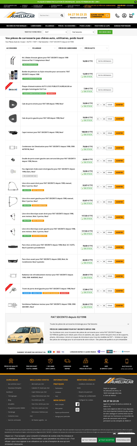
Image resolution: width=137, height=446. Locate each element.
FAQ (56, 396)
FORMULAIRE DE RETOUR (56, 6)
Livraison (58, 392)
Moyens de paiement (85, 392)
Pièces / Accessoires (66, 26)
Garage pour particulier (62, 416)
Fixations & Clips (102, 26)
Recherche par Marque (16, 26)
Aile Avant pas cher (38, 384)
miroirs (68, 337)
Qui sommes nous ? (14, 384)
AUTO (29, 42)
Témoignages (12, 396)
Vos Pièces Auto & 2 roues (15, 42)
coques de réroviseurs (81, 337)
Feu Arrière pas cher (38, 400)
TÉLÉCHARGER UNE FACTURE (10, 6)
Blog (9, 400)
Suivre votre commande (97, 16)
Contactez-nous (13, 416)
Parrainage (11, 412)
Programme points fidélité (16, 408)
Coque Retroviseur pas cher (41, 396)
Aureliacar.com (58, 332)
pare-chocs (78, 335)
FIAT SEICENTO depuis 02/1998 (62, 42)
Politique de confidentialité (87, 396)
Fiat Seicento (43, 42)
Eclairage (49, 26)
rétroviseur (60, 337)
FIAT (35, 42)
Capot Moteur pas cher (39, 392)
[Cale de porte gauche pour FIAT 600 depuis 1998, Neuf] (13, 118)
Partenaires (59, 388)
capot (97, 335)
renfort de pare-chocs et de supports (114, 335)
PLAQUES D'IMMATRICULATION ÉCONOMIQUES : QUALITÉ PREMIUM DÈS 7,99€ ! (69, 2)
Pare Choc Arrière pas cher (40, 404)
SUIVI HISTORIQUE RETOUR (74, 6)
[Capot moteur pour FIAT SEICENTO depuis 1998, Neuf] (13, 133)
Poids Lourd (85, 26)
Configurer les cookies (86, 400)
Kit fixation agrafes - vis (39, 420)
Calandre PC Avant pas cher (41, 388)
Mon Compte (59, 404)
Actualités (11, 404)
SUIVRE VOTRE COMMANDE (38, 6)
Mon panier (59, 408)
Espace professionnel (62, 412)
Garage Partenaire (122, 26)
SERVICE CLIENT (25, 6)
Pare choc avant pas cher (40, 408)
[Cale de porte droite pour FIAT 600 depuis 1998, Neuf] (13, 104)
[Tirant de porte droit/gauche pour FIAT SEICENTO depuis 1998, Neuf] (13, 290)
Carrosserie (36, 26)
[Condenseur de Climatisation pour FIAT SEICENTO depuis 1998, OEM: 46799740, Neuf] (12, 148)
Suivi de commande (14, 420)
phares (52, 337)
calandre (87, 335)
